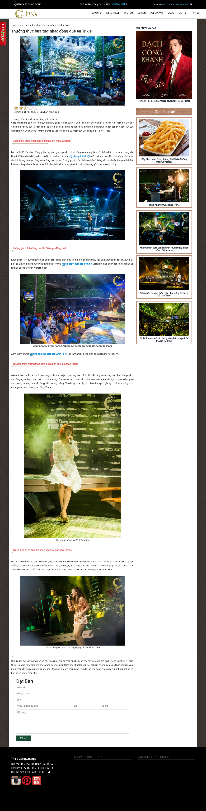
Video (171, 13)
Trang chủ (95, 13)
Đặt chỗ (23, 738)
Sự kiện (142, 13)
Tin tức (195, 13)
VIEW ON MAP (119, 4)
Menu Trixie (113, 13)
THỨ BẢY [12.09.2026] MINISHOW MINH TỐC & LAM (164, 101)
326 (42, 112)
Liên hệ (182, 13)
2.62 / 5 (34, 112)
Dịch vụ (128, 13)
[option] (164, 67)
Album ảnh (156, 13)
